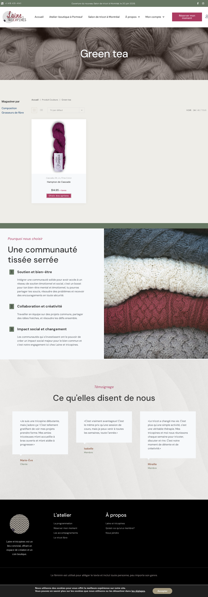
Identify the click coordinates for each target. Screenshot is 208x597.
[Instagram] (203, 3)
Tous (203, 110)
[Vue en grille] (34, 110)
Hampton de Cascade (59, 181)
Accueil (39, 17)
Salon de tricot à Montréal (104, 17)
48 (198, 110)
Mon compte (153, 17)
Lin (59, 178)
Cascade (50, 178)
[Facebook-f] (197, 3)
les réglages (138, 591)
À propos (130, 17)
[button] (187, 17)
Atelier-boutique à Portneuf (66, 17)
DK (56, 178)
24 (194, 110)
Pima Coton (66, 178)
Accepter (162, 591)
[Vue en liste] (41, 110)
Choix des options (59, 195)
